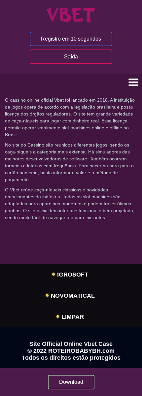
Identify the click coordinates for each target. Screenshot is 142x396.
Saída (71, 56)
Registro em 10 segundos (71, 39)
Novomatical (73, 295)
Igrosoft (72, 274)
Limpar (72, 317)
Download (71, 382)
